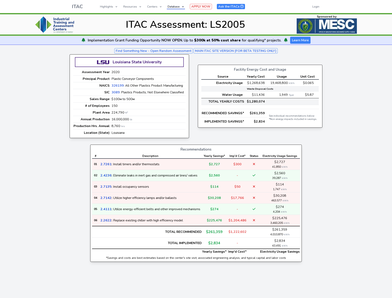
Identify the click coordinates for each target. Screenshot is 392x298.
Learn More (300, 40)
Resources (130, 7)
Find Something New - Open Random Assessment (153, 51)
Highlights (106, 7)
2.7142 (105, 198)
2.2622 (105, 220)
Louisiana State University (137, 62)
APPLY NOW (200, 6)
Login (315, 7)
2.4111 (105, 209)
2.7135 (105, 186)
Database (174, 7)
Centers (152, 7)
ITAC (77, 6)
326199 (117, 85)
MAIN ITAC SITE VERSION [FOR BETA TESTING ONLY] (235, 51)
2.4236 (105, 175)
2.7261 (105, 164)
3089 (115, 92)
